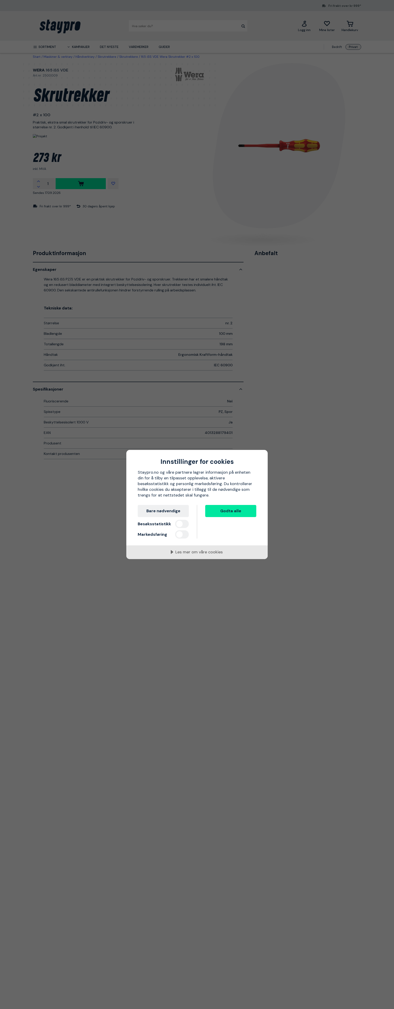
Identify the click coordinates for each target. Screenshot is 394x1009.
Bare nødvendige (163, 511)
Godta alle (230, 511)
